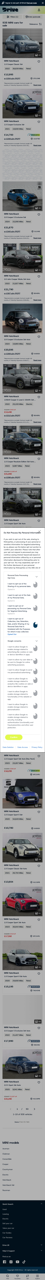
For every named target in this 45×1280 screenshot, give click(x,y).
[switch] (35, 585)
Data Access (23, 747)
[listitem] (22, 576)
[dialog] (22, 640)
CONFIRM (13, 737)
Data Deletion (8, 747)
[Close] (40, 533)
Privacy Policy (37, 747)
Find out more (31, 3)
